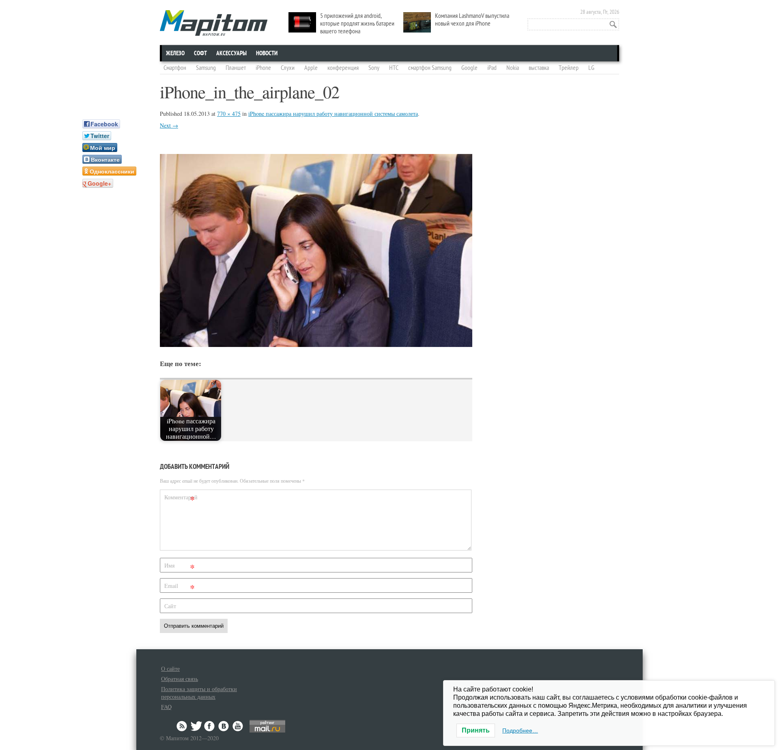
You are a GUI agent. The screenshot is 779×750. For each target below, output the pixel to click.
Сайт (170, 606)
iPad (492, 68)
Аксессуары (231, 53)
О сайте (170, 668)
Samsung (206, 68)
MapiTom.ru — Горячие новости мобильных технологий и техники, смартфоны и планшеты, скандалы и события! (213, 23)
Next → (169, 125)
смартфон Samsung (430, 68)
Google (469, 68)
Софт (200, 53)
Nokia (512, 68)
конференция (343, 68)
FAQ (166, 707)
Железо (175, 53)
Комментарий (180, 499)
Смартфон (175, 68)
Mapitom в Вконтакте (224, 726)
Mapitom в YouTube (238, 726)
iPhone (263, 68)
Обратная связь (179, 679)
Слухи (288, 68)
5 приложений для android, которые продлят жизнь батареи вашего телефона (357, 23)
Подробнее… (520, 730)
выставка (539, 68)
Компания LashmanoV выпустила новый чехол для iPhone (472, 19)
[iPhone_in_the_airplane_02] (316, 344)
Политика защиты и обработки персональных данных (199, 692)
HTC (393, 68)
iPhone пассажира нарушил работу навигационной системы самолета (333, 113)
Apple (311, 68)
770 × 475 (229, 113)
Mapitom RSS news (182, 726)
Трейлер (569, 68)
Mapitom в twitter (196, 726)
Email (179, 587)
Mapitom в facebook (210, 726)
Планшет (236, 68)
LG (591, 68)
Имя (179, 567)
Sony (373, 68)
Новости (267, 53)
